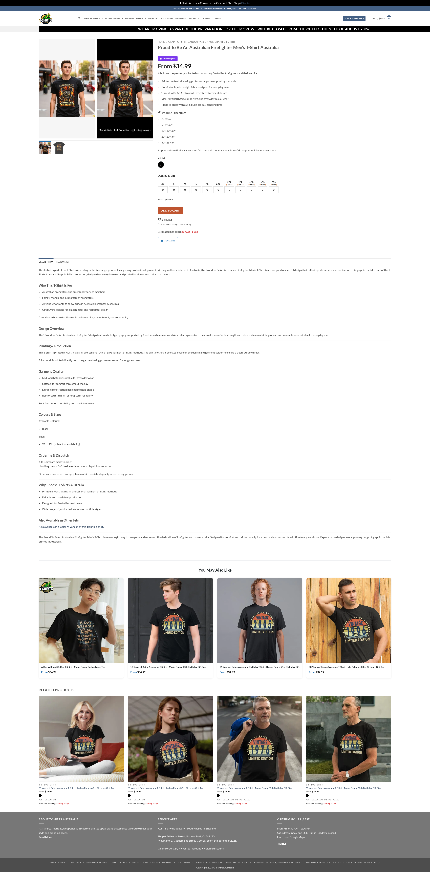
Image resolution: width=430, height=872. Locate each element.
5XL (251, 183)
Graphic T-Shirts (135, 18)
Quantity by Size (166, 175)
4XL (240, 183)
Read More (45, 837)
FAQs (377, 862)
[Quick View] (116, 656)
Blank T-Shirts (114, 18)
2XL (218, 183)
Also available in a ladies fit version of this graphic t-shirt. (71, 526)
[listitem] (45, 147)
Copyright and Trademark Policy (90, 862)
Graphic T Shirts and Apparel (187, 41)
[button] (354, 18)
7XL (274, 183)
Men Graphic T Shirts (222, 41)
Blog (218, 18)
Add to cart (170, 210)
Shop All (153, 18)
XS (162, 183)
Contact (207, 18)
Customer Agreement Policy (355, 862)
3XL (229, 183)
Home (161, 41)
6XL (263, 183)
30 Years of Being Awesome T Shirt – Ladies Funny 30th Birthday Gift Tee (165, 788)
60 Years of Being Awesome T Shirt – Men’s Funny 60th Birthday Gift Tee (343, 788)
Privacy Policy (59, 862)
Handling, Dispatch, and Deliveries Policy (278, 862)
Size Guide (169, 240)
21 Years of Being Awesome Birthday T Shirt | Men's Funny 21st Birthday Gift (259, 667)
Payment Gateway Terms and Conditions (207, 862)
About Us (193, 18)
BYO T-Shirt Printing (173, 18)
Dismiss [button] (245, 3)
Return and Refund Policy (165, 862)
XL (207, 183)
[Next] (391, 754)
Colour (161, 157)
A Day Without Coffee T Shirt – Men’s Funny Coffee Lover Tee (73, 667)
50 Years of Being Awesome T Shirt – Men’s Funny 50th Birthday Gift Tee (254, 788)
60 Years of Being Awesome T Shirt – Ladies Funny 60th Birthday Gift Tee (76, 788)
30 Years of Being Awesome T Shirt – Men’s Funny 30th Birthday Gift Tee (346, 667)
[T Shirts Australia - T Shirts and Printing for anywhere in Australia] (56, 19)
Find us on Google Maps (291, 837)
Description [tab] (46, 261)
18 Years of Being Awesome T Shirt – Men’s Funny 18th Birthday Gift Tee (168, 667)
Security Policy (242, 862)
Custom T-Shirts (93, 18)
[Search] (79, 18)
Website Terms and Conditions (130, 862)
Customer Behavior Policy (320, 862)
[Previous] (38, 754)
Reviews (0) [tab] (62, 261)
